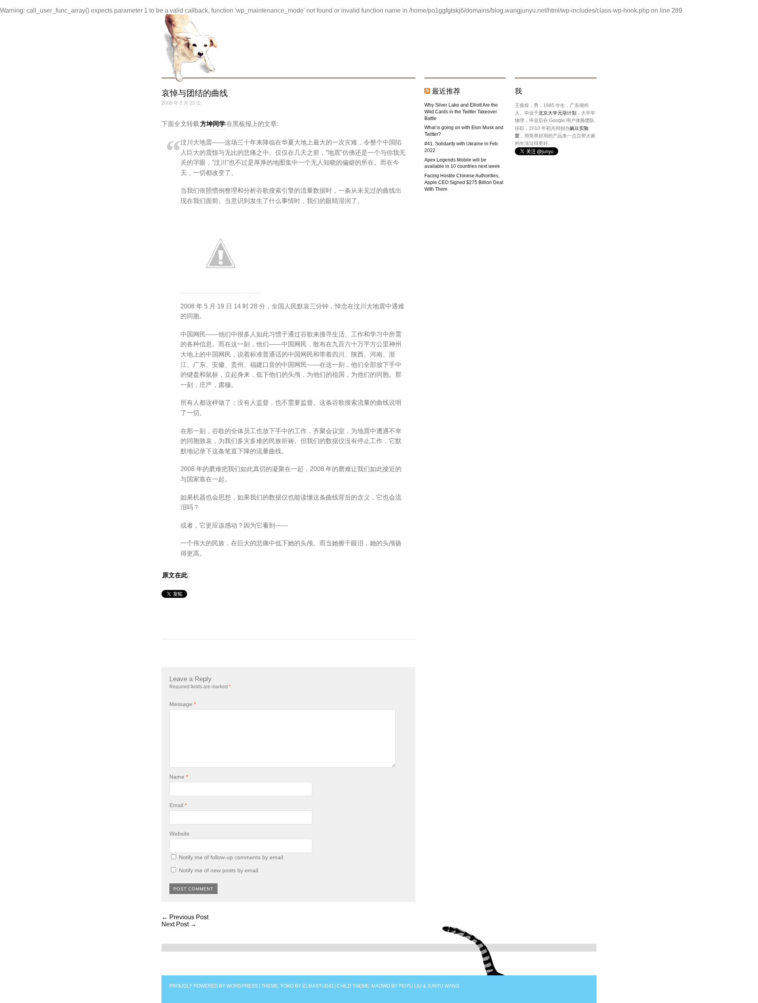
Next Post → (179, 924)
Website (179, 833)
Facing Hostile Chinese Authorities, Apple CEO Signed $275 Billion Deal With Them (463, 182)
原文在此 (175, 575)
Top (474, 950)
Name (178, 777)
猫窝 (189, 48)
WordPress (242, 986)
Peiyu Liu (410, 986)
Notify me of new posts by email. (219, 870)
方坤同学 (212, 123)
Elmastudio (317, 986)
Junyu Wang (443, 986)
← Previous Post (184, 917)
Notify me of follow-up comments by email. (232, 857)
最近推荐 (446, 91)
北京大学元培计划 (557, 113)
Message (182, 704)
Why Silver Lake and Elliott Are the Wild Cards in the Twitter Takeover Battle (461, 111)
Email (178, 805)
